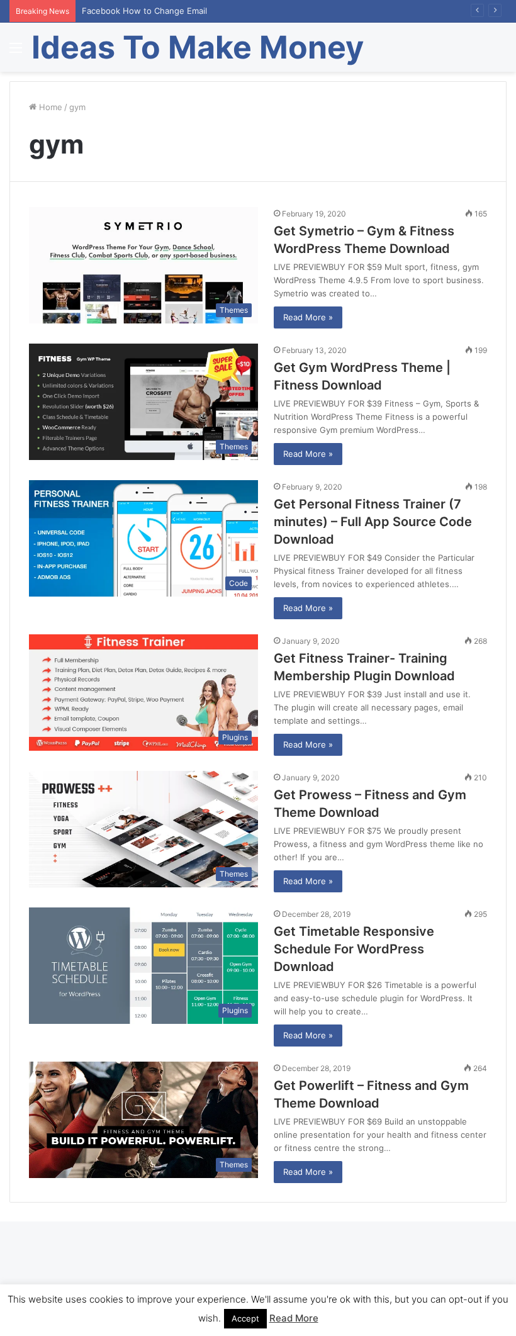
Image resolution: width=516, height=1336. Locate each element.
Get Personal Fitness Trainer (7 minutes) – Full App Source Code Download (373, 522)
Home (49, 107)
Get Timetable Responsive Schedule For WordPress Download (354, 949)
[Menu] (15, 52)
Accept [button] (245, 1318)
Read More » (308, 317)
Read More (293, 1318)
